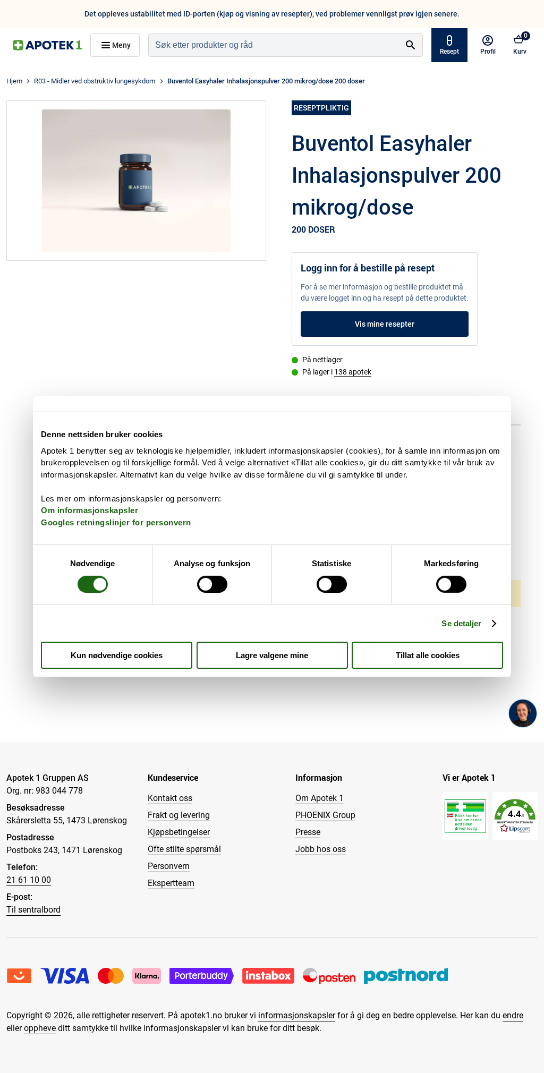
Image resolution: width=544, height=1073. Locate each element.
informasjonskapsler (296, 1015)
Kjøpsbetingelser (179, 832)
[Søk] (410, 45)
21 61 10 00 (28, 880)
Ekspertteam (171, 883)
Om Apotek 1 (319, 798)
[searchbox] (274, 45)
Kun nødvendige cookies (117, 655)
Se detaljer (461, 623)
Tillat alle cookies (428, 655)
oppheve (40, 1028)
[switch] (212, 584)
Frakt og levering (179, 815)
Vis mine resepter (384, 324)
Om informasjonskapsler (89, 510)
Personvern (169, 866)
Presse (307, 832)
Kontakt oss (170, 798)
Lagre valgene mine (272, 655)
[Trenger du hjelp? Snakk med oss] (523, 713)
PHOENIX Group (325, 815)
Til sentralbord (33, 910)
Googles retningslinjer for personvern (116, 521)
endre (513, 1015)
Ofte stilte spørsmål (184, 849)
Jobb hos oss (320, 849)
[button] (515, 816)
